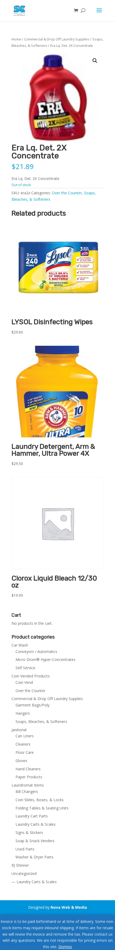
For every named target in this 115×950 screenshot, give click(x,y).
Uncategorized (24, 873)
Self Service (25, 667)
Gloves (21, 760)
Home (16, 39)
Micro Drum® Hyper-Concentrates (45, 659)
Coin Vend (24, 682)
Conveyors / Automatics (36, 651)
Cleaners (23, 744)
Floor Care (25, 752)
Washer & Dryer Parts (34, 856)
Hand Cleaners (28, 768)
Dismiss (65, 946)
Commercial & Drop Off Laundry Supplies (56, 39)
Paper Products (29, 776)
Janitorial (18, 729)
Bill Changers (27, 791)
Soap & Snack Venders (35, 840)
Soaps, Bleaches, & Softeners (41, 721)
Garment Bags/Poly (32, 705)
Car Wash (19, 645)
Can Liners (25, 735)
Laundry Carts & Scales (36, 824)
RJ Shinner (20, 865)
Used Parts (25, 849)
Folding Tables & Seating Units (42, 808)
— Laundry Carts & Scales (34, 881)
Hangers (23, 713)
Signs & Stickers (29, 832)
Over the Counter (67, 192)
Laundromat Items (27, 785)
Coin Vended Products (30, 675)
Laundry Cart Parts (32, 816)
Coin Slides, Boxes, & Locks (40, 799)
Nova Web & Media (69, 907)
